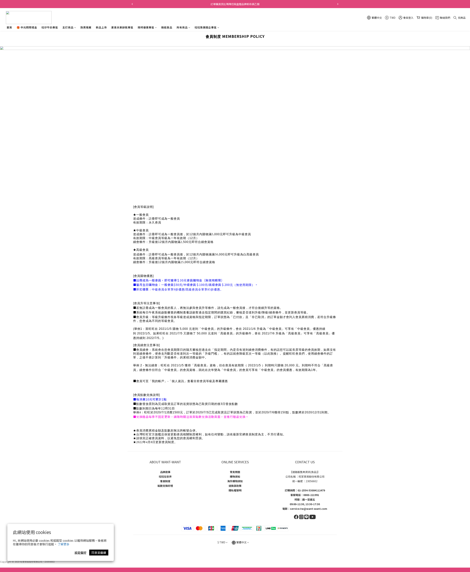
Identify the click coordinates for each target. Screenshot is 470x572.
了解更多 (63, 544)
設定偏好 (80, 552)
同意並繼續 (98, 552)
